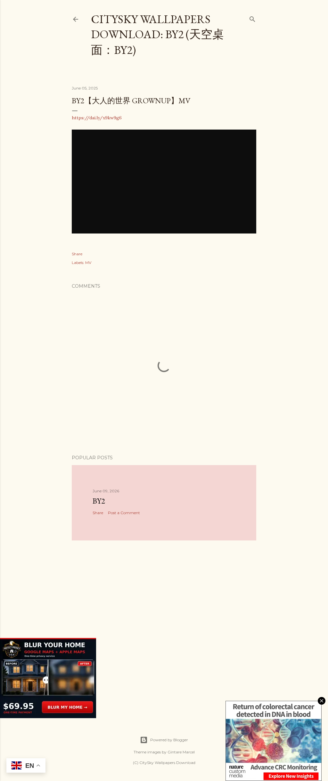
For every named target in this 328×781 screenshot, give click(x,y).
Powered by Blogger (169, 739)
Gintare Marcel (181, 752)
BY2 (99, 501)
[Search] (252, 18)
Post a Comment (124, 512)
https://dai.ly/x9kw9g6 (97, 118)
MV (88, 262)
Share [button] (77, 253)
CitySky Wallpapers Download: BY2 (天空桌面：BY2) (157, 34)
